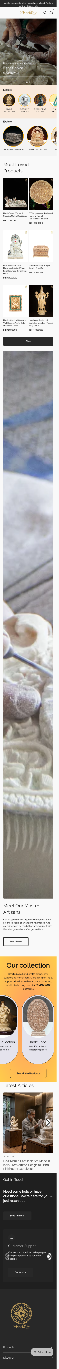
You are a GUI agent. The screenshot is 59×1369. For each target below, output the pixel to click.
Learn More (16, 941)
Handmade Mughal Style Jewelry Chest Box (39, 266)
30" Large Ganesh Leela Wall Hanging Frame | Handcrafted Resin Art (41, 216)
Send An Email (17, 1215)
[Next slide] (49, 1256)
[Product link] (15, 202)
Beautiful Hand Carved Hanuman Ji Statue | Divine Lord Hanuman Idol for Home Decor (15, 269)
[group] (28, 52)
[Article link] (28, 1132)
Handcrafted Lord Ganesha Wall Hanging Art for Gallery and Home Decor (14, 323)
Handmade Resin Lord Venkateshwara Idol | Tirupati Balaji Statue (41, 323)
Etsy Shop (26, 6)
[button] (5, 12)
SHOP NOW (9, 72)
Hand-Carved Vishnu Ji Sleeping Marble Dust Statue (15, 214)
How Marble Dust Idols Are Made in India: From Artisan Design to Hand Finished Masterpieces (26, 1164)
